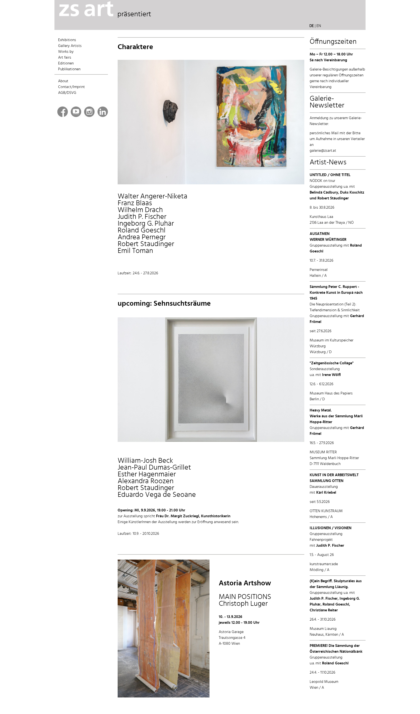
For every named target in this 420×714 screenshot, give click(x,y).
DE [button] (311, 26)
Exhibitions (67, 40)
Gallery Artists (70, 46)
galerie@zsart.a (322, 151)
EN (318, 26)
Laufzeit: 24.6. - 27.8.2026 (138, 273)
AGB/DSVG (67, 93)
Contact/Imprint (71, 87)
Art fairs (64, 57)
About (63, 81)
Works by (66, 52)
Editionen (66, 63)
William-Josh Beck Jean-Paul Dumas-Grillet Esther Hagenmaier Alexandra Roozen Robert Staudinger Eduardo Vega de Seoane (157, 478)
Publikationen (69, 69)
